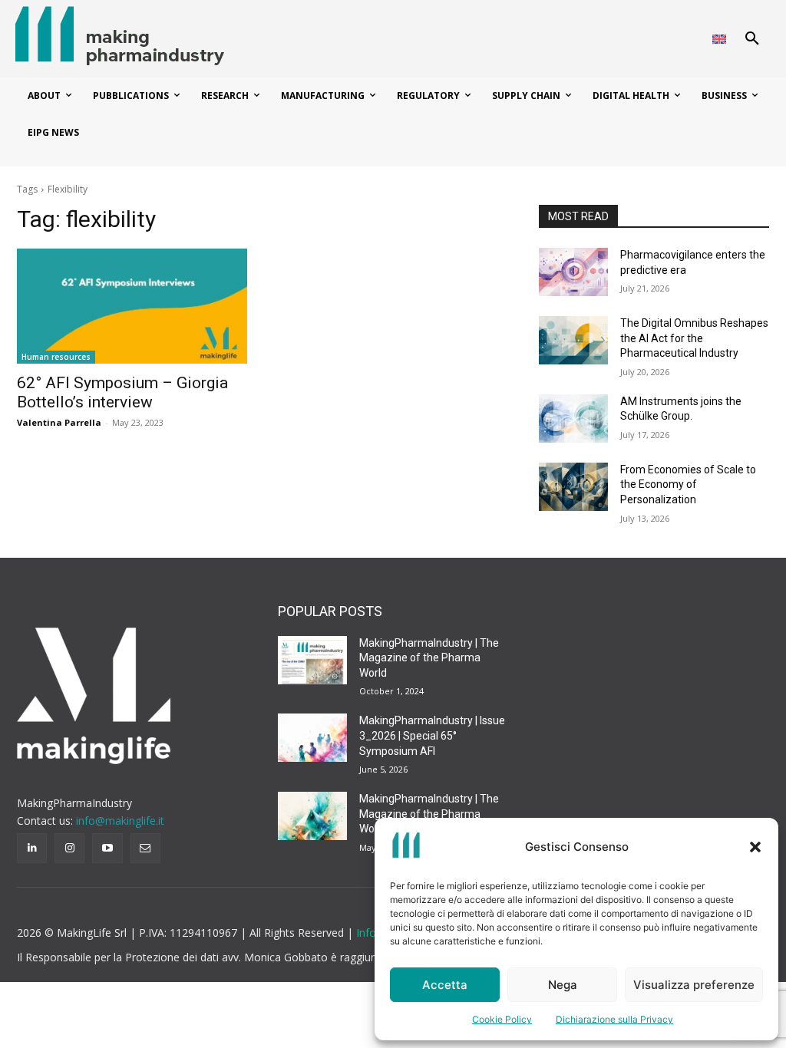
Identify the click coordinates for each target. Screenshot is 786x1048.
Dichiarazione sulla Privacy (614, 1019)
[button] (755, 847)
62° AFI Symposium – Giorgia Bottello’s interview (122, 392)
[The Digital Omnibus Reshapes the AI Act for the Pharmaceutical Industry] (573, 340)
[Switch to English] (719, 38)
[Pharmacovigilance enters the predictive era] (573, 272)
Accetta (444, 984)
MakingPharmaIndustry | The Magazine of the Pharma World (429, 658)
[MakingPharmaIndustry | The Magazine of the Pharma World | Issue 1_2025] (312, 816)
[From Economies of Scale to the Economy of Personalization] (573, 487)
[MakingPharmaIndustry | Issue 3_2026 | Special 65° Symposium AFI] (312, 737)
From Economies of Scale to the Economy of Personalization (688, 484)
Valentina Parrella (59, 422)
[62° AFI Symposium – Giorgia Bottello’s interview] (132, 306)
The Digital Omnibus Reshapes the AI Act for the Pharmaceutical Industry (694, 338)
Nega (562, 984)
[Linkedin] (32, 848)
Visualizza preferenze (694, 984)
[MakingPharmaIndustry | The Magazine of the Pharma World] (312, 660)
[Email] (145, 848)
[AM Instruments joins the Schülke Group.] (573, 418)
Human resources (56, 356)
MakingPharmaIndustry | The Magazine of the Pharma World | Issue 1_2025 (429, 814)
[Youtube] (107, 848)
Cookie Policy (502, 1019)
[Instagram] (69, 848)
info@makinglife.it (120, 820)
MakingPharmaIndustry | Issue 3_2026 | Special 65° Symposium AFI (432, 735)
